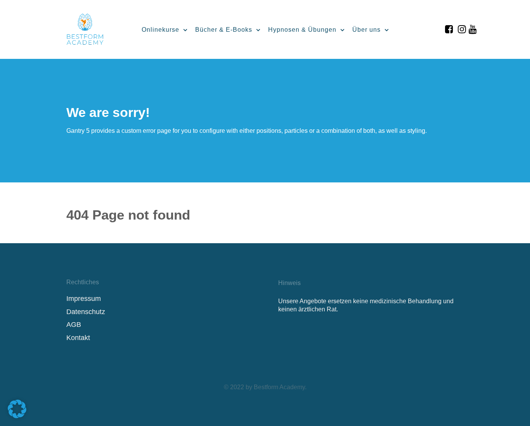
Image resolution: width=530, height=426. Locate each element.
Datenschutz (85, 312)
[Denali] (85, 27)
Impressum (83, 298)
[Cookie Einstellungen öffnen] (17, 416)
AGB (73, 324)
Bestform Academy (279, 387)
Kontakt (78, 338)
